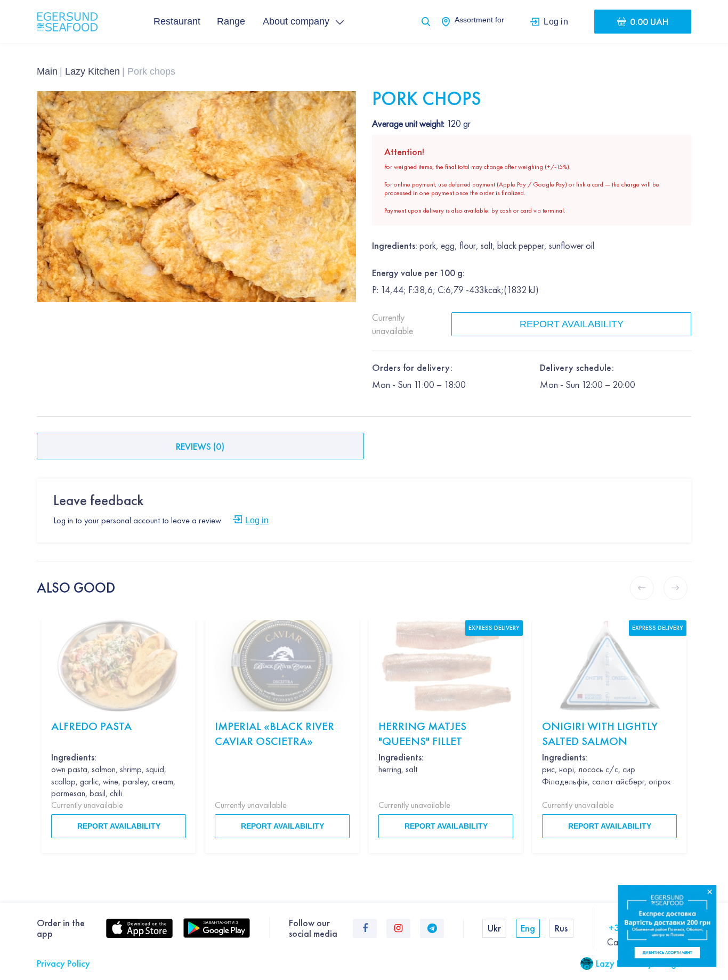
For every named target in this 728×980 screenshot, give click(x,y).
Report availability (572, 324)
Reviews (200, 446)
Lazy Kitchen (92, 71)
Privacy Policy (63, 963)
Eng (528, 928)
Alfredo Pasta (91, 726)
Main (47, 71)
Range (231, 21)
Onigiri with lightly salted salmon (600, 734)
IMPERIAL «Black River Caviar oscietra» (274, 734)
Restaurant (176, 21)
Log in (556, 21)
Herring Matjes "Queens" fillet (422, 734)
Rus (561, 928)
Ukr (494, 928)
